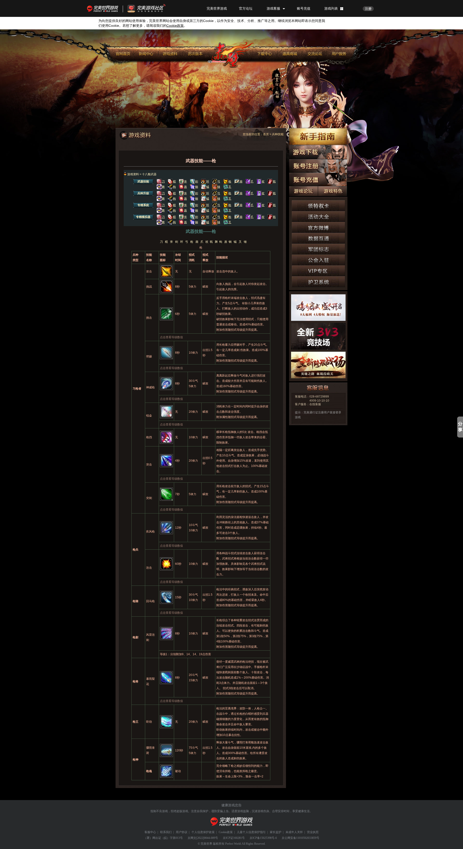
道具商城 (290, 53)
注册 (368, 9)
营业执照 (313, 832)
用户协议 (181, 832)
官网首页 (122, 53)
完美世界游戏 (104, 8)
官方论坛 (245, 8)
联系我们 (166, 832)
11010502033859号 (307, 838)
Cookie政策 (226, 832)
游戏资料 (171, 53)
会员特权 (339, 53)
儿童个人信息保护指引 (251, 832)
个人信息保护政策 (203, 832)
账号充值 (303, 8)
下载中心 (265, 53)
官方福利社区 (150, 8)
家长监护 (275, 832)
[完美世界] (232, 821)
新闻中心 (146, 53)
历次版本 (195, 53)
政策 (175, 25)
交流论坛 (314, 53)
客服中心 (150, 832)
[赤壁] (231, 55)
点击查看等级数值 (171, 337)
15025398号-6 (268, 838)
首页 (266, 134)
